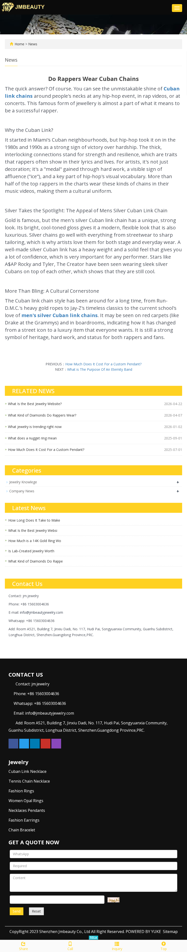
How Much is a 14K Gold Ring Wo (34, 540)
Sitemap (170, 931)
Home (19, 44)
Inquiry (117, 948)
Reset (36, 911)
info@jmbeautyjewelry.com (41, 612)
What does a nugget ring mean (32, 438)
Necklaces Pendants (27, 810)
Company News (21, 491)
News (32, 44)
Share (23, 948)
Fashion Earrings (24, 820)
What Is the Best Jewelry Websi (32, 530)
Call (70, 948)
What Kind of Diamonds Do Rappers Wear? (42, 415)
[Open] (181, 73)
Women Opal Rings (26, 800)
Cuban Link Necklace (28, 771)
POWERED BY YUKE (144, 931)
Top (163, 948)
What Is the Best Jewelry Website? (35, 403)
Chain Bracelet (22, 830)
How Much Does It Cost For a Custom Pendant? (103, 364)
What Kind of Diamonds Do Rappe (35, 561)
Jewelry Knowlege (23, 482)
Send (16, 911)
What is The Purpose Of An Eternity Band (99, 369)
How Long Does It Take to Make (34, 520)
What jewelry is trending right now (35, 426)
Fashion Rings (21, 791)
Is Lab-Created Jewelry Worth (31, 551)
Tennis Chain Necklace (29, 781)
